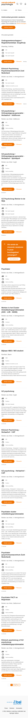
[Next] (19, 685)
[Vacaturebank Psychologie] (8, 4)
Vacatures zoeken (18, 4)
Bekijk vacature (8, 61)
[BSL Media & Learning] (14, 702)
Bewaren (19, 61)
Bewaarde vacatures (21, 4)
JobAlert (25, 4)
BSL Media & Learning (10, 711)
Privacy (6, 708)
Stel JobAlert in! (14, 259)
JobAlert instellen (8, 27)
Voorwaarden (19, 708)
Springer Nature (14, 713)
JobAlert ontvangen (21, 23)
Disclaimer (12, 708)
